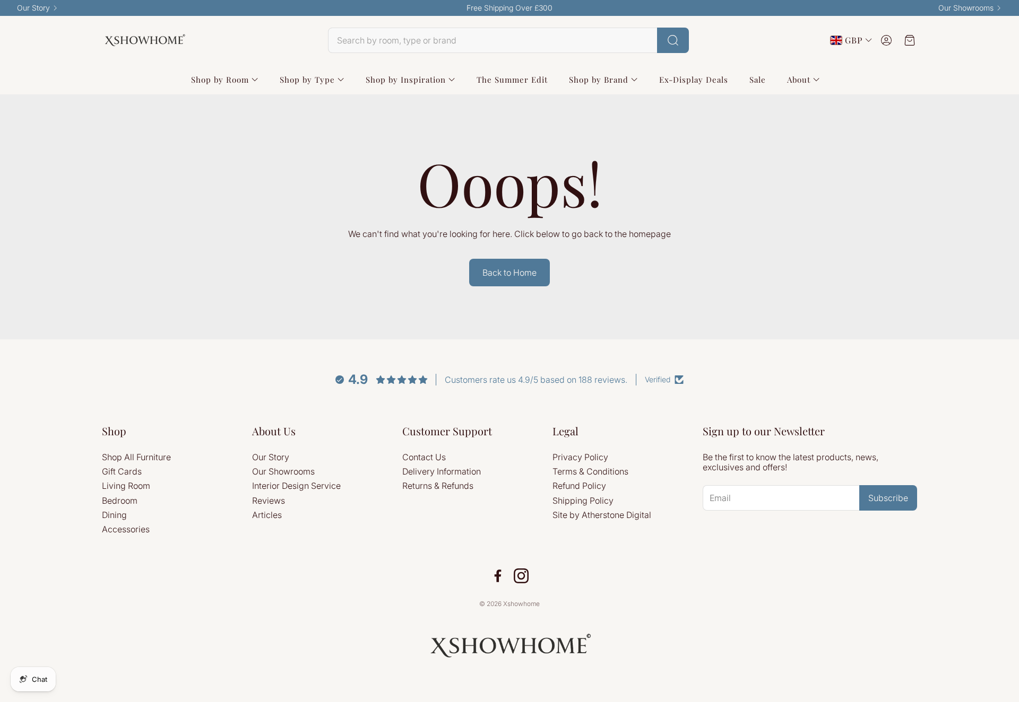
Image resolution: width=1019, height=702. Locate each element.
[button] (508, 40)
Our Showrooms (966, 8)
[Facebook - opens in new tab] (497, 575)
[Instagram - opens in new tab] (521, 575)
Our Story (33, 8)
